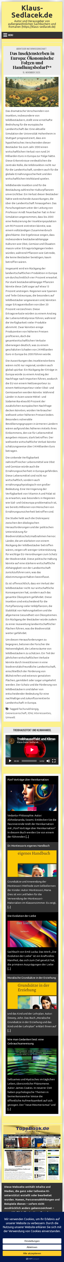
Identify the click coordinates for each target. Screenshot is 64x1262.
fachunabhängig (28, 708)
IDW (30, 713)
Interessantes (42, 713)
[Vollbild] (54, 761)
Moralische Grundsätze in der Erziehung (31, 977)
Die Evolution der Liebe (21, 915)
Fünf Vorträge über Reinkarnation (28, 779)
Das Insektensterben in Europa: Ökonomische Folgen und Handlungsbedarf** (32, 60)
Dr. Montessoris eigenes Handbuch (28, 845)
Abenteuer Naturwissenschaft (31, 48)
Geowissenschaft (16, 713)
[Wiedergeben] (10, 761)
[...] (27, 836)
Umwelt (10, 717)
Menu (10, 35)
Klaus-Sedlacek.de (32, 11)
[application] (32, 750)
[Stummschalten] (48, 761)
